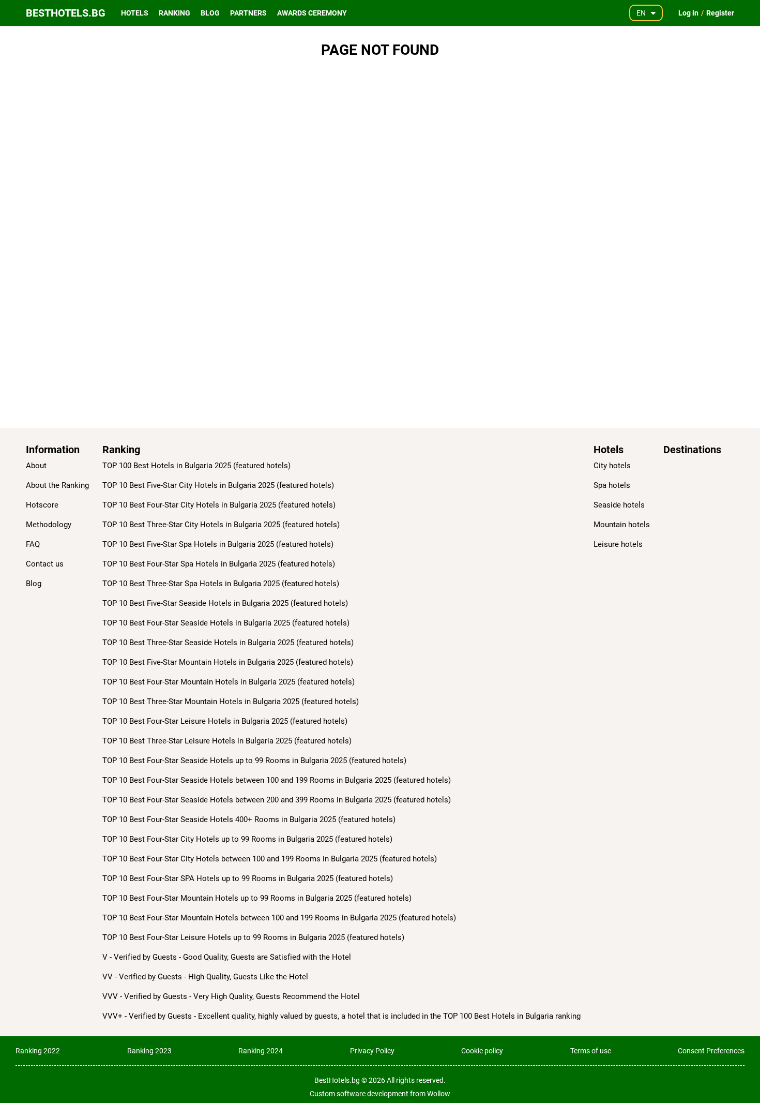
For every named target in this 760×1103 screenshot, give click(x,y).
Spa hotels (612, 485)
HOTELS (134, 13)
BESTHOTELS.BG (65, 13)
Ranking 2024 (260, 1051)
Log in (688, 13)
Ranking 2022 (38, 1051)
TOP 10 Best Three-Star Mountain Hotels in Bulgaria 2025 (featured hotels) (230, 701)
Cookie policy (482, 1051)
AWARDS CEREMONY (312, 13)
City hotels (612, 465)
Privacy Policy (372, 1051)
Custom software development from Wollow (380, 1094)
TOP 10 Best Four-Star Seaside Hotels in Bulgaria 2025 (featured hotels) (225, 623)
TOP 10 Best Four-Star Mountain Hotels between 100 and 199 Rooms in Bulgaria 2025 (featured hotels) (279, 917)
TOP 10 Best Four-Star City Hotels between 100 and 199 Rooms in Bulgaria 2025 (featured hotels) (269, 858)
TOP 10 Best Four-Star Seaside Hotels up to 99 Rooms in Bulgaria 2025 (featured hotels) (254, 760)
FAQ (33, 544)
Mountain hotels (622, 524)
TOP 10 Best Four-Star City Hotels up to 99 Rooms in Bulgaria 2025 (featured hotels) (247, 839)
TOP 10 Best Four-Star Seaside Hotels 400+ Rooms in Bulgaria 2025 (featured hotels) (249, 819)
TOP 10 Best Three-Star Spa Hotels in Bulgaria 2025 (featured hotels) (220, 583)
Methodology (48, 524)
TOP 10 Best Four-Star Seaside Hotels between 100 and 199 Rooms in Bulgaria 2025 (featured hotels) (276, 780)
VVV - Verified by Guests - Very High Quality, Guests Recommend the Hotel (231, 996)
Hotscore (42, 505)
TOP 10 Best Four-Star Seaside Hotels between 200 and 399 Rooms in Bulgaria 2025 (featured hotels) (276, 799)
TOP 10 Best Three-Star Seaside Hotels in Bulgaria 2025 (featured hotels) (228, 642)
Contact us (45, 564)
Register (720, 13)
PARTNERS (248, 13)
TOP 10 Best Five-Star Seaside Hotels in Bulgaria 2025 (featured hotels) (225, 603)
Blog (33, 583)
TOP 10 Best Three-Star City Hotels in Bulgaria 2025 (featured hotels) (221, 524)
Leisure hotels (618, 544)
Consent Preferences (711, 1051)
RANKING (174, 13)
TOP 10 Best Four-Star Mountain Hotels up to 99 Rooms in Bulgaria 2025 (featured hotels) (257, 898)
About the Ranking (57, 485)
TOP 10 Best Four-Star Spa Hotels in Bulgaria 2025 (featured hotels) (218, 564)
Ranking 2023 (149, 1051)
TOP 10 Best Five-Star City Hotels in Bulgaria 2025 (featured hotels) (218, 485)
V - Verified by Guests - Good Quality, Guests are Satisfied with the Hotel (226, 957)
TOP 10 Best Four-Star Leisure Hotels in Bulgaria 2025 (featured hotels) (224, 721)
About (36, 465)
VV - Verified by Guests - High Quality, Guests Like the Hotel (205, 976)
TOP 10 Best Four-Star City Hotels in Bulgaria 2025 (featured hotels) (219, 505)
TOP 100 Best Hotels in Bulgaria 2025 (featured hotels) (196, 465)
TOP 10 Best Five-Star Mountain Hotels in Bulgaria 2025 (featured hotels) (227, 662)
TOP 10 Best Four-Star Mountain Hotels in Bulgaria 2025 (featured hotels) (228, 682)
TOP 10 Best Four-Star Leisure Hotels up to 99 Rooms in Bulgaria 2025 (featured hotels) (253, 937)
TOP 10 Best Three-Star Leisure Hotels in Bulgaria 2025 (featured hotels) (227, 741)
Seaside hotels (619, 505)
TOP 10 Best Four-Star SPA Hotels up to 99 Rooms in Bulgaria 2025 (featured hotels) (247, 878)
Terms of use (590, 1051)
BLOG (210, 13)
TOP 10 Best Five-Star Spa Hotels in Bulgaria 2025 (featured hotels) (217, 544)
